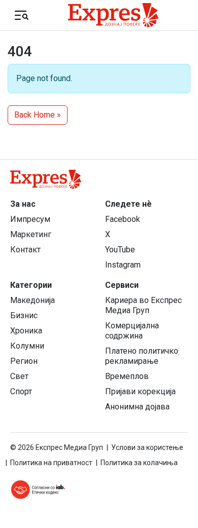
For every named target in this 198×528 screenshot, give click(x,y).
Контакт (25, 249)
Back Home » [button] (37, 115)
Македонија (32, 300)
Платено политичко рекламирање (141, 356)
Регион (24, 361)
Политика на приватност (51, 463)
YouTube (120, 249)
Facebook (122, 219)
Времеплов (127, 376)
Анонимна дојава (137, 406)
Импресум (30, 219)
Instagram (123, 265)
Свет (19, 376)
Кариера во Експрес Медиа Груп (143, 305)
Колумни (27, 346)
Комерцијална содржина (132, 331)
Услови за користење (147, 447)
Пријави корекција (140, 391)
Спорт (21, 391)
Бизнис (24, 315)
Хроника (26, 330)
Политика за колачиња (139, 463)
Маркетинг (30, 234)
